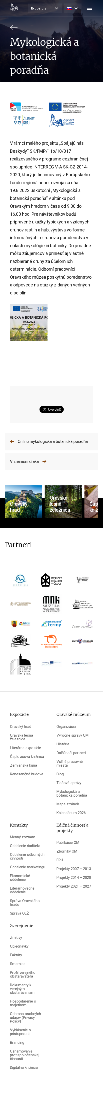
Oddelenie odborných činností (27, 856)
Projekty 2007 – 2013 (73, 869)
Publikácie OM (67, 843)
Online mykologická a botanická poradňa (53, 441)
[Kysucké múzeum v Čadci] (51, 581)
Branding (17, 1043)
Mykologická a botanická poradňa (71, 793)
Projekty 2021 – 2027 (73, 886)
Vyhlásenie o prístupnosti (20, 1032)
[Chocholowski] (82, 625)
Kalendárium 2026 (71, 813)
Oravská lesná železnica (21, 737)
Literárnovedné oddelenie (22, 890)
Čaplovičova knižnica (27, 757)
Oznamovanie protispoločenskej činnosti (24, 1055)
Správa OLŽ (19, 913)
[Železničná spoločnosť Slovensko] (51, 642)
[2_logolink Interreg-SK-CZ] (82, 665)
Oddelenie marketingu (27, 867)
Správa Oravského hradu (25, 903)
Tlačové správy (68, 783)
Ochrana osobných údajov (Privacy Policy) (25, 1017)
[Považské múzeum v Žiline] (82, 581)
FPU (59, 860)
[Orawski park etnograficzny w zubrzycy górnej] (82, 605)
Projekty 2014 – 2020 (73, 878)
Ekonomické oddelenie (20, 878)
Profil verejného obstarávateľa (23, 974)
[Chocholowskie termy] (51, 625)
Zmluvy (16, 938)
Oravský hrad (20, 727)
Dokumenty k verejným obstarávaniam (22, 989)
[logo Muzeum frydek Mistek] (20, 665)
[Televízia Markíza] (20, 581)
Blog (60, 774)
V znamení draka (24, 461)
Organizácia (66, 727)
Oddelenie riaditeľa (25, 846)
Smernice (18, 964)
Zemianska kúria (23, 765)
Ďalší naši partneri (71, 753)
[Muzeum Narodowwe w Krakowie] (51, 605)
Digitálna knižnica (24, 1068)
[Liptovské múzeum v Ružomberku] (20, 605)
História (62, 744)
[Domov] (14, 7)
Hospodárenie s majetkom (23, 1003)
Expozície (38, 8)
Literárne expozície (25, 748)
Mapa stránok (67, 804)
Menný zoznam (22, 837)
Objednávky (19, 946)
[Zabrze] (20, 625)
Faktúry (16, 955)
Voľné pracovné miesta (69, 763)
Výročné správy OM (72, 735)
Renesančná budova (26, 774)
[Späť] (14, 29)
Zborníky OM (66, 851)
